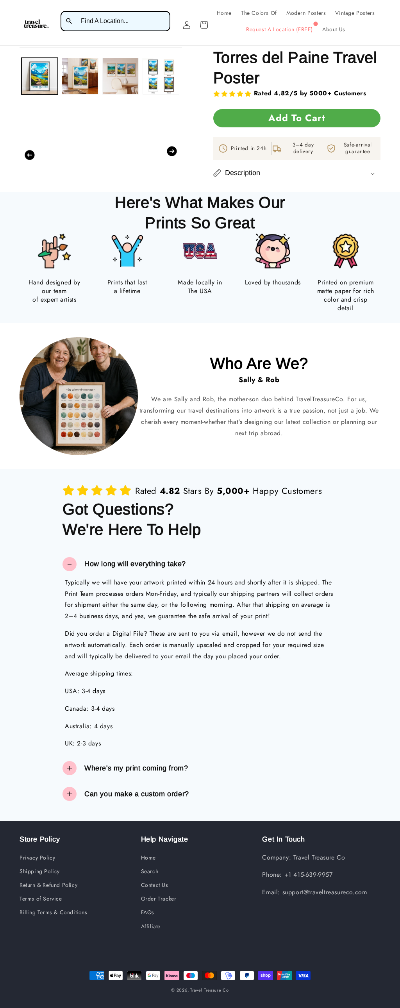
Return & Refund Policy (48, 885)
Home (148, 857)
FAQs (147, 912)
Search (150, 871)
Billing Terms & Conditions (54, 912)
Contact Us (154, 885)
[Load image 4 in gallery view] (161, 76)
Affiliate (151, 926)
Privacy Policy (37, 857)
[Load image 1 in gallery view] (39, 76)
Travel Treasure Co (209, 990)
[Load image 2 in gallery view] (80, 76)
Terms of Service (41, 899)
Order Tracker (159, 899)
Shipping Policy (40, 871)
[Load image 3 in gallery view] (120, 76)
